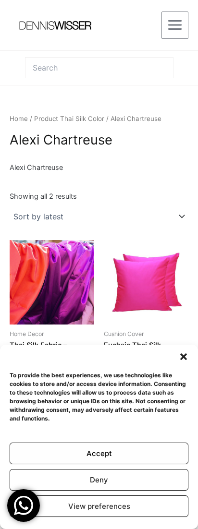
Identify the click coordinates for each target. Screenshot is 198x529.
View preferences (99, 506)
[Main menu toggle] (174, 25)
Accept (99, 453)
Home (19, 118)
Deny (99, 479)
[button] (183, 356)
